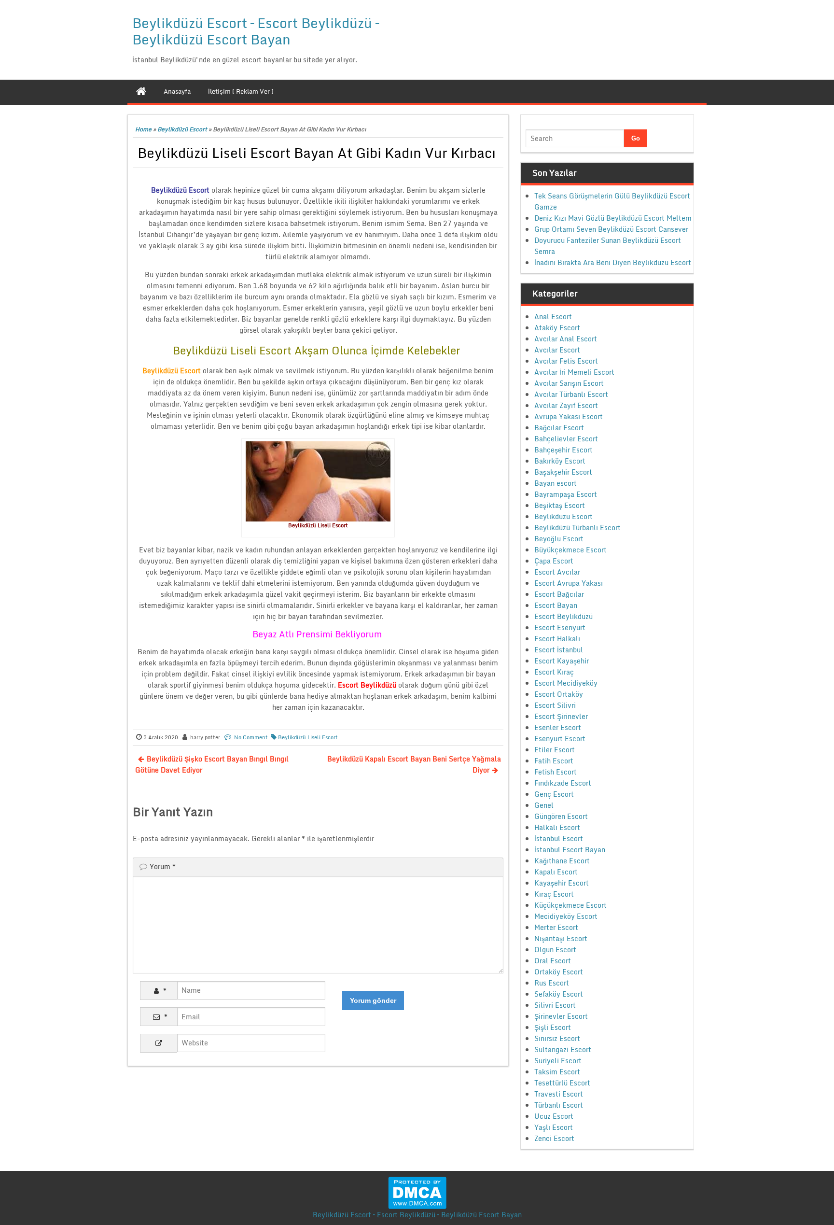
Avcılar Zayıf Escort (566, 405)
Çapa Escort (553, 560)
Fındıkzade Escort (562, 783)
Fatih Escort (553, 760)
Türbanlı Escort (558, 1105)
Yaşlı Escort (553, 1127)
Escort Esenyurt (559, 627)
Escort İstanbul (558, 649)
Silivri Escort (555, 1005)
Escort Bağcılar (559, 594)
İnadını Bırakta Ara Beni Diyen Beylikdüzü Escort (612, 262)
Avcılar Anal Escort (565, 338)
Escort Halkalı (557, 638)
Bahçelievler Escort (566, 438)
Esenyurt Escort (559, 738)
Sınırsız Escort (557, 1038)
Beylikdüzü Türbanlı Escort (577, 527)
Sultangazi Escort (562, 1049)
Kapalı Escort (556, 871)
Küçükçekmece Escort (570, 905)
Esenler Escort (557, 727)
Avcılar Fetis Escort (566, 360)
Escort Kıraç (554, 671)
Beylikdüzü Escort (182, 129)
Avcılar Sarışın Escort (569, 383)
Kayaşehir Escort (561, 882)
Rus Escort (551, 982)
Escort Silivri (555, 705)
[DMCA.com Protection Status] (417, 1191)
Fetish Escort (555, 771)
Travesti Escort (558, 1093)
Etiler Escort (554, 749)
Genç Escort (554, 794)
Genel (544, 805)
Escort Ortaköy (558, 694)
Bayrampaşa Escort (565, 494)
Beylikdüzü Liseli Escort (308, 737)
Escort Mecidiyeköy (566, 683)
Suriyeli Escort (558, 1060)
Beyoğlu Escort (559, 538)
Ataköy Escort (557, 327)
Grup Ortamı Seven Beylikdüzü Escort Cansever (611, 229)
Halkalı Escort (557, 827)
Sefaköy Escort (558, 994)
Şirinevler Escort (561, 1016)
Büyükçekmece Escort (570, 549)
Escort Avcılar (557, 571)
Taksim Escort (557, 1071)
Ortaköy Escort (558, 971)
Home (143, 129)
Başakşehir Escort (563, 472)
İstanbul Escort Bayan (569, 849)
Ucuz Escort (553, 1116)
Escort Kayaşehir (561, 660)
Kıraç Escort (554, 894)
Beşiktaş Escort (559, 505)
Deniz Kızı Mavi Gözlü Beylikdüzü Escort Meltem (613, 218)
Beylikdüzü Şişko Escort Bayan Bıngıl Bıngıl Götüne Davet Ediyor (212, 764)
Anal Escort (553, 316)
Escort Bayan (555, 605)
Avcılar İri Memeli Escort (574, 372)
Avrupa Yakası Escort (568, 416)
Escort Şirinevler (561, 716)
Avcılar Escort (557, 349)
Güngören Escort (561, 816)
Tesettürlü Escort (562, 1082)
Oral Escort (552, 960)
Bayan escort (555, 483)
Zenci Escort (554, 1138)
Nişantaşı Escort (560, 938)
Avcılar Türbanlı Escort (571, 394)
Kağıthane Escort (562, 860)
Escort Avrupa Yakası (568, 583)
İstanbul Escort (558, 838)
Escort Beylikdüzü (563, 616)
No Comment (251, 737)
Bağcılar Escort (559, 427)
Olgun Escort (555, 949)
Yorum (163, 866)
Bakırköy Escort (559, 460)
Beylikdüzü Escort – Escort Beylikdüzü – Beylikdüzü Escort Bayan (255, 31)
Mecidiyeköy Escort (566, 916)
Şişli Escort (552, 1027)
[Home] (141, 91)
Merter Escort (556, 927)
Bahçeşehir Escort (563, 449)
